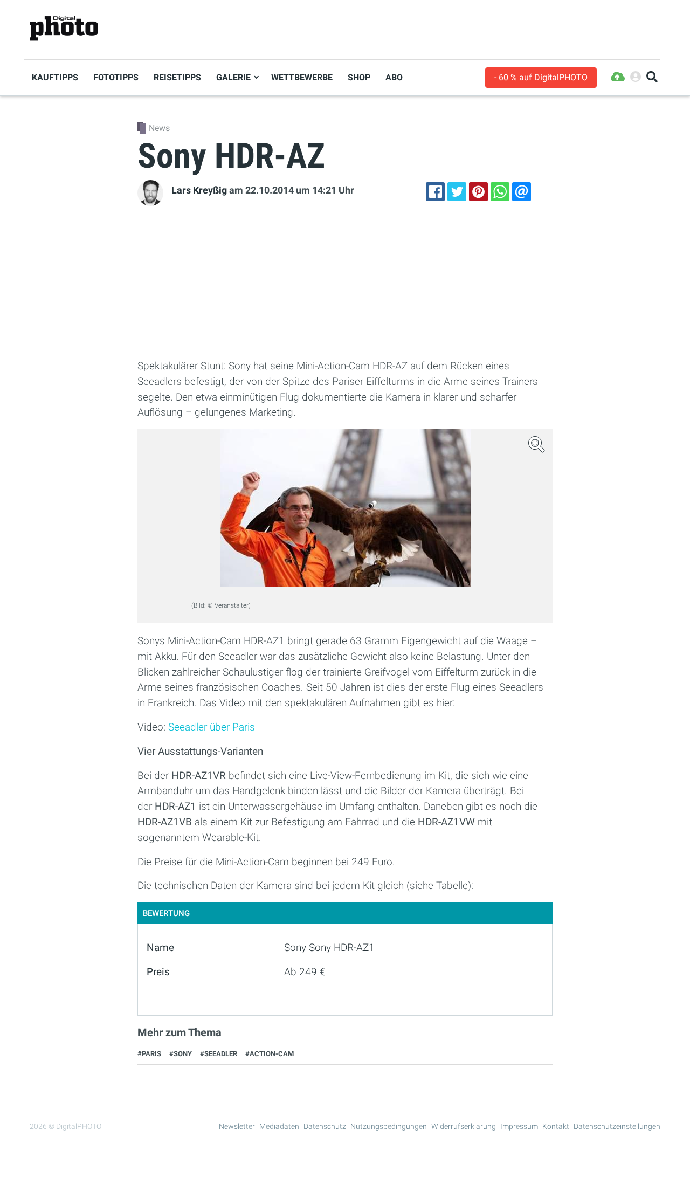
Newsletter (237, 1126)
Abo (394, 77)
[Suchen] (652, 77)
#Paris (149, 1054)
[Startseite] (64, 29)
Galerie (233, 77)
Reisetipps (177, 77)
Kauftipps (55, 77)
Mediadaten (279, 1126)
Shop (359, 77)
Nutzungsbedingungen (388, 1126)
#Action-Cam (269, 1054)
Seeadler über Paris (211, 727)
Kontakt (555, 1126)
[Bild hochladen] (617, 77)
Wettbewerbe (302, 77)
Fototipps (116, 77)
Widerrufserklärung (463, 1126)
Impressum (519, 1126)
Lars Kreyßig (199, 190)
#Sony (180, 1054)
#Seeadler (218, 1054)
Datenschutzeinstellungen (617, 1126)
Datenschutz (324, 1126)
